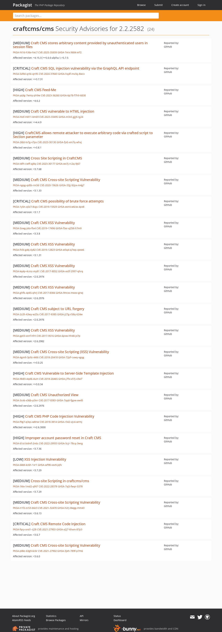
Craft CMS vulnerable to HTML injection (62, 111)
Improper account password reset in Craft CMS (63, 437)
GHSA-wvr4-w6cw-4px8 (71, 206)
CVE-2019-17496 (45, 228)
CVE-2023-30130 (46, 142)
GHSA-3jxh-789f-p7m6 (70, 551)
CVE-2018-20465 (48, 378)
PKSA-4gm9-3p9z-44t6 (26, 357)
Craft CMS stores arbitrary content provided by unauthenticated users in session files (80, 45)
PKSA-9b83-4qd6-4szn (26, 378)
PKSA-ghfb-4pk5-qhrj (25, 292)
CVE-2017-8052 (48, 271)
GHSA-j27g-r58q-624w (70, 314)
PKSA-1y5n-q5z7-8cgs (25, 206)
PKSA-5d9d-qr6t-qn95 (25, 73)
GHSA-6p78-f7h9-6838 (73, 95)
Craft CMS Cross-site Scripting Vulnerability (65, 179)
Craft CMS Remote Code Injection (58, 523)
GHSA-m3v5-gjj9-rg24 (71, 116)
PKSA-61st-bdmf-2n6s (25, 443)
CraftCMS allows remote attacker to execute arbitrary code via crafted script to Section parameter (83, 134)
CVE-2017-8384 (46, 292)
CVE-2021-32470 (47, 508)
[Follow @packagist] (199, 617)
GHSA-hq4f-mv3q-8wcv (71, 73)
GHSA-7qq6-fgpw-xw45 (70, 400)
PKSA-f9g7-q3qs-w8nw (26, 421)
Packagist (22, 5)
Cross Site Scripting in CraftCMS (56, 158)
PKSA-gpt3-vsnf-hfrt (24, 335)
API (81, 616)
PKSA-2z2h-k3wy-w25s (26, 314)
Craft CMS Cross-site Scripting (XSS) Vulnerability (70, 351)
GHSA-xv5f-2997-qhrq (70, 271)
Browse (141, 5)
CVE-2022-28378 (48, 486)
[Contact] (192, 617)
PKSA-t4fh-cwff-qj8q (24, 163)
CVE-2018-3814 (48, 421)
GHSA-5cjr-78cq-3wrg (70, 443)
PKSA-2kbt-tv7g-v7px (25, 142)
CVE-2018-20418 (48, 357)
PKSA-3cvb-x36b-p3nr (25, 400)
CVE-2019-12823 (45, 249)
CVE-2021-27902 (47, 551)
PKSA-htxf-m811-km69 (26, 116)
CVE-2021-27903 (46, 529)
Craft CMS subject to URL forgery (57, 308)
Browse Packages (56, 620)
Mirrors (84, 620)
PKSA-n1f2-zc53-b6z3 (25, 508)
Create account (180, 5)
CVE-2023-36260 (50, 95)
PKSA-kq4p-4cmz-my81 (26, 271)
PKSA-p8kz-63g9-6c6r (25, 551)
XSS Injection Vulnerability (45, 459)
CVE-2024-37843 (48, 73)
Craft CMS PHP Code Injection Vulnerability (59, 416)
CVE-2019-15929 (48, 206)
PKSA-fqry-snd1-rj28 (24, 529)
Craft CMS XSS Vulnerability (53, 222)
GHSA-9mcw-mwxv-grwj (69, 292)
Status (117, 616)
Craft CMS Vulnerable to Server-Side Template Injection (69, 373)
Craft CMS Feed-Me (40, 89)
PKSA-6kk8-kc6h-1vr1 (25, 464)
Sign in (202, 5)
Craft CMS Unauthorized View (54, 394)
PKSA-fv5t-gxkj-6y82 (24, 249)
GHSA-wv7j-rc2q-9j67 (68, 163)
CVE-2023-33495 (48, 116)
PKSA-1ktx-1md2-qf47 (25, 486)
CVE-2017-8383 (47, 400)
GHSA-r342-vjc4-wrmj (70, 421)
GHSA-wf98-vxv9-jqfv (50, 464)
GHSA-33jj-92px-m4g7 (71, 185)
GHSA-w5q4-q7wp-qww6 (70, 249)
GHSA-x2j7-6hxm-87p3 (69, 529)
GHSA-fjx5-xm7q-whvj (69, 142)
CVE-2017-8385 (48, 314)
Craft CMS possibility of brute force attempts (67, 201)
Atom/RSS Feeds (21, 620)
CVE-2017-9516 (45, 335)
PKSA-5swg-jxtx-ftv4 (24, 228)
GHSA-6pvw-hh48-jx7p (67, 335)
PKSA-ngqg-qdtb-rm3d (26, 185)
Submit (158, 5)
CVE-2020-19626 (49, 185)
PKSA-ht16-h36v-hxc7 (25, 52)
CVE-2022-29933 (48, 443)
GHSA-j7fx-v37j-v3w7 (70, 378)
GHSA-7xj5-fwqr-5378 (70, 486)
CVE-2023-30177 (46, 163)
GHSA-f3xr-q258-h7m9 (69, 228)
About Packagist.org (23, 616)
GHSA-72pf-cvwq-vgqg (71, 357)
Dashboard (120, 620)
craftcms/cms (33, 28)
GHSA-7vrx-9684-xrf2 (70, 52)
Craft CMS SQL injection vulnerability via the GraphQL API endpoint (85, 68)
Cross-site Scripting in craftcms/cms (60, 480)
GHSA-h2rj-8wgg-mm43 (70, 508)
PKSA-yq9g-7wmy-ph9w (26, 95)
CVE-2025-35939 (47, 52)
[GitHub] (207, 617)
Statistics (51, 616)
